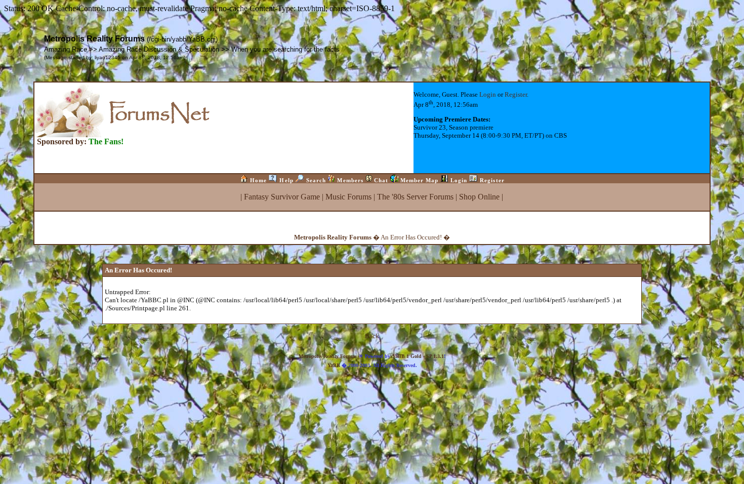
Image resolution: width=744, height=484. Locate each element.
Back (372, 336)
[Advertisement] (372, 392)
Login (487, 94)
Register (516, 94)
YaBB (333, 365)
